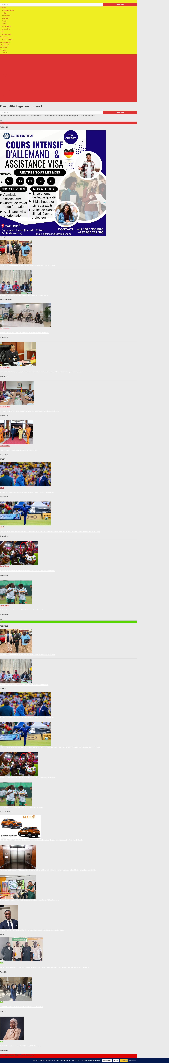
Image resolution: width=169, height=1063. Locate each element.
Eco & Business (5, 26)
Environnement (5, 34)
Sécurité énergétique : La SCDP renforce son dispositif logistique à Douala (24, 332)
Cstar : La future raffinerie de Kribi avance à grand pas (18, 450)
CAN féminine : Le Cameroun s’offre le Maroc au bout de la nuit (21, 610)
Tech (1, 963)
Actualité (3, 8)
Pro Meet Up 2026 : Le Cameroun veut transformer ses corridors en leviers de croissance (29, 411)
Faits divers (6, 16)
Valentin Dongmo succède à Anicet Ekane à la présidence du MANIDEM (24, 295)
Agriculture (6, 29)
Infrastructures (5, 42)
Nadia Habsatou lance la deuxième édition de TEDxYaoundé (20, 1046)
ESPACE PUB (7, 39)
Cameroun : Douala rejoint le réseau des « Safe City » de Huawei (21, 1006)
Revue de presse (8, 10)
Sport (4, 23)
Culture (4, 13)
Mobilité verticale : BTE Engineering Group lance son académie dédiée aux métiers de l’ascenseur (32, 930)
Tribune (5, 53)
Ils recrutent (4, 37)
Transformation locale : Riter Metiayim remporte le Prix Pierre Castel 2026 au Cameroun (29, 900)
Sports (7, 566)
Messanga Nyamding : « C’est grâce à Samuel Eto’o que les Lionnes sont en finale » (27, 570)
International (4, 45)
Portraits (3, 50)
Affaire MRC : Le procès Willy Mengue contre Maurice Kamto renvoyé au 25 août (27, 265)
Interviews (3, 47)
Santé (4, 21)
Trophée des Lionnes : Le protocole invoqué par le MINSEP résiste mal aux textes (27, 492)
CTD (1, 31)
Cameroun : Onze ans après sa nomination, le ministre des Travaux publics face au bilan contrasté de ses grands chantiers (40, 372)
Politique (5, 18)
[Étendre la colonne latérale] (1, 120)
